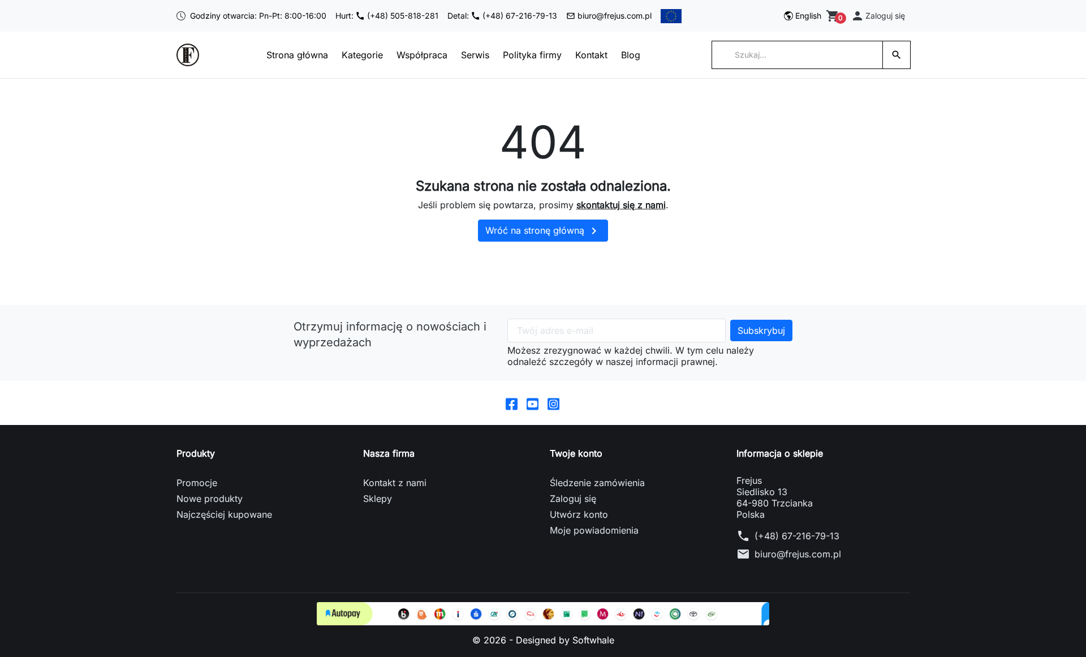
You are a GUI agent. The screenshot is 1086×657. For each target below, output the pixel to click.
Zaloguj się (573, 498)
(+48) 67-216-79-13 (797, 536)
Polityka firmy (532, 55)
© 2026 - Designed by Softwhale (543, 640)
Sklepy (377, 498)
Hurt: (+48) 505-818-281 (386, 15)
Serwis (475, 55)
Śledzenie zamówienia (597, 482)
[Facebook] (512, 402)
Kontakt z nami (394, 482)
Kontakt (591, 55)
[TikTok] (574, 402)
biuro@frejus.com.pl (615, 15)
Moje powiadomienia (594, 530)
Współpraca (422, 55)
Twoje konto (576, 453)
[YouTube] (532, 402)
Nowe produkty (209, 498)
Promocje (196, 482)
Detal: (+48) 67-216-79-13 (502, 15)
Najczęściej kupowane (224, 514)
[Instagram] (553, 402)
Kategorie (362, 55)
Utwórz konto (579, 514)
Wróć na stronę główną (543, 231)
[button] (878, 16)
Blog (630, 55)
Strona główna (297, 55)
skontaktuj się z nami (621, 205)
